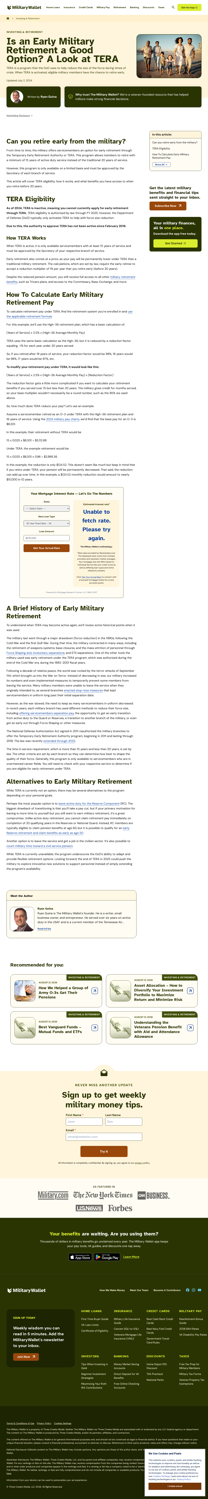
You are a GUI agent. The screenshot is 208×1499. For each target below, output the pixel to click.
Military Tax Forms (190, 1374)
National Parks (155, 1380)
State (47, 501)
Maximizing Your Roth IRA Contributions (93, 1385)
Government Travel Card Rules (158, 1340)
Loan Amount (46, 531)
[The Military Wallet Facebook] (188, 1290)
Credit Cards (86, 7)
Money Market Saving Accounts (126, 1366)
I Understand (175, 1486)
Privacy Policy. (183, 1479)
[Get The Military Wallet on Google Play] (107, 1257)
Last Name (113, 1115)
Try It (104, 1151)
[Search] (173, 7)
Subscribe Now (165, 206)
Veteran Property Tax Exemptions (191, 1381)
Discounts (148, 7)
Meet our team (139, 1290)
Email (71, 1130)
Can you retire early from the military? (174, 142)
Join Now (23, 1357)
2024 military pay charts (62, 419)
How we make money (112, 1290)
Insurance (69, 7)
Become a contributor (167, 1290)
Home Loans (53, 7)
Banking (134, 7)
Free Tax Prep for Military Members (189, 1366)
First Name (75, 1115)
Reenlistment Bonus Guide (191, 1321)
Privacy (139, 1162)
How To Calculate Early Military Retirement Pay (170, 156)
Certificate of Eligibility (94, 1330)
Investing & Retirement (24, 32)
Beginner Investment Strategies (93, 1376)
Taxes (161, 7)
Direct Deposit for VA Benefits (126, 1376)
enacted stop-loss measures (83, 690)
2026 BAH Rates (189, 1329)
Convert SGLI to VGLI (126, 1329)
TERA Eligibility (161, 148)
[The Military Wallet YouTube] (199, 1290)
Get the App (188, 7)
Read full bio (44, 928)
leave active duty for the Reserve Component (89, 804)
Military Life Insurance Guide (127, 1321)
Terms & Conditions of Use (20, 1423)
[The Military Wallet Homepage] (24, 7)
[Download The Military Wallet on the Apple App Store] (80, 1257)
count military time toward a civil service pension (39, 846)
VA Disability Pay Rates (193, 1334)
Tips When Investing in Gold (94, 1366)
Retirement (120, 7)
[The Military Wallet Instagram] (193, 1290)
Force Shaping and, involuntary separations (35, 653)
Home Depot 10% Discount (157, 1366)
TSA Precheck (155, 1374)
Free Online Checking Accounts (126, 1385)
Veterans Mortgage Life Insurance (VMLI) (128, 1336)
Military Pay (103, 7)
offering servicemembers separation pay (46, 713)
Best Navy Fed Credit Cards (159, 1330)
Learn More (131, 1257)
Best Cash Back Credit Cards (160, 1321)
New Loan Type (46, 516)
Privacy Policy (44, 1423)
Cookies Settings (62, 1423)
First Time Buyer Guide (94, 1319)
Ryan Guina (49, 97)
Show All (159, 164)
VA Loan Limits (90, 1325)
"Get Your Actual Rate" (92, 577)
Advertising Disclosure (18, 115)
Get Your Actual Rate (46, 548)
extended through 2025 (59, 741)
